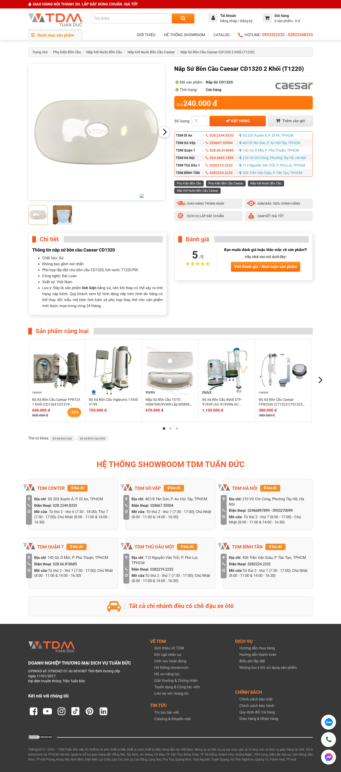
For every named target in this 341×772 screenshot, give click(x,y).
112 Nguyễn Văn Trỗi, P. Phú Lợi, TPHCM (274, 165)
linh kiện (89, 288)
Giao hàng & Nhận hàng (258, 718)
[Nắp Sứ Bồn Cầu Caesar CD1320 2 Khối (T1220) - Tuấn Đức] (96, 132)
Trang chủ (40, 52)
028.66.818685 (222, 150)
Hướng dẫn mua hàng (257, 648)
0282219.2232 (221, 165)
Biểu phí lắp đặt (252, 661)
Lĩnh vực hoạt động (170, 661)
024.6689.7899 (222, 158)
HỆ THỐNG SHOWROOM (184, 35)
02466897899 (259, 510)
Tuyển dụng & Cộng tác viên (177, 687)
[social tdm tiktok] (75, 711)
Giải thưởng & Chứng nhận (175, 680)
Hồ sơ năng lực (167, 674)
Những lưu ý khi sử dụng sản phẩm (268, 667)
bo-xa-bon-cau (62, 438)
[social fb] (33, 711)
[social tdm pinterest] (89, 711)
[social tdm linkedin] (103, 711)
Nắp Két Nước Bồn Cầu (104, 52)
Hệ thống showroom (171, 667)
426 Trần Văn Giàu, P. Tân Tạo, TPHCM (272, 173)
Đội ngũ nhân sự (167, 654)
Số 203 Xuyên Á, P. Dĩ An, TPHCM (268, 135)
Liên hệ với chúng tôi (171, 693)
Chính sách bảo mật (256, 699)
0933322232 (273, 34)
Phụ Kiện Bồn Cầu (67, 52)
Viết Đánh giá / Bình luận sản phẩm (265, 266)
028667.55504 (221, 143)
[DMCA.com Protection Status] (40, 737)
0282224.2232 (221, 173)
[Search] (183, 18)
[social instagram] (61, 711)
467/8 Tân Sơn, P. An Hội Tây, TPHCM (271, 143)
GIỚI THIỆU (146, 35)
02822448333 (300, 34)
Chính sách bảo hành (256, 705)
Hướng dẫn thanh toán (257, 654)
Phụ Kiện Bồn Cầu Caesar (225, 183)
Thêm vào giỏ (293, 121)
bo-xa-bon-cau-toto (92, 438)
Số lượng (181, 121)
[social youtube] (47, 711)
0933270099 (283, 510)
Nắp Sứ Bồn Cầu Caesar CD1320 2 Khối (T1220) (217, 52)
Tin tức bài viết (166, 712)
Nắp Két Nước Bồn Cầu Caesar (151, 52)
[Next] (164, 132)
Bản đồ (78, 488)
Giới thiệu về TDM (169, 648)
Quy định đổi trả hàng (257, 712)
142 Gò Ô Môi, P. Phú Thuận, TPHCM (271, 150)
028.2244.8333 (222, 135)
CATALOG (221, 35)
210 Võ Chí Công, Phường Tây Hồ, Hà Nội (274, 158)
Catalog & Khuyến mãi (172, 719)
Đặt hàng (240, 121)
